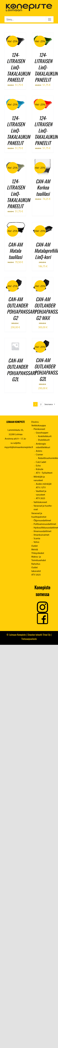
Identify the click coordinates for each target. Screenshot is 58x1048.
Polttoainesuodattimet (44, 523)
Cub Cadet (41, 461)
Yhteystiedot (37, 552)
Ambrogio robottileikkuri (43, 445)
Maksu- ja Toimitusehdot (38, 558)
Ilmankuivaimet (41, 534)
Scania (37, 538)
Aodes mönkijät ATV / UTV (43, 485)
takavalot (36, 570)
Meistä (34, 549)
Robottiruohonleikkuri (46, 458)
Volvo (36, 541)
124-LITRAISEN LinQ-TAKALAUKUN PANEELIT (18, 67)
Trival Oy (46, 634)
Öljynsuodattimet (42, 520)
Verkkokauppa (38, 425)
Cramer (39, 454)
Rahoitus (35, 563)
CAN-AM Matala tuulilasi (15, 250)
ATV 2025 (40, 498)
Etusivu (35, 421)
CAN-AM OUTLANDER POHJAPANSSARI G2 (21, 308)
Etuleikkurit (44, 439)
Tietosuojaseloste (29, 639)
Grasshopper (42, 432)
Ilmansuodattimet (42, 531)
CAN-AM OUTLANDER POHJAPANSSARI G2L (21, 370)
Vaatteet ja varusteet (41, 492)
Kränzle (39, 469)
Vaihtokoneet (40, 502)
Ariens (39, 450)
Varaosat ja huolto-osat (43, 507)
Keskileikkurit (44, 436)
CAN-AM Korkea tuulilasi (43, 187)
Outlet (34, 545)
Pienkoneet (39, 428)
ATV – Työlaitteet (44, 472)
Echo (38, 465)
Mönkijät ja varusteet (39, 478)
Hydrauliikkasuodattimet (44, 527)
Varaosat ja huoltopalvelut (38, 515)
